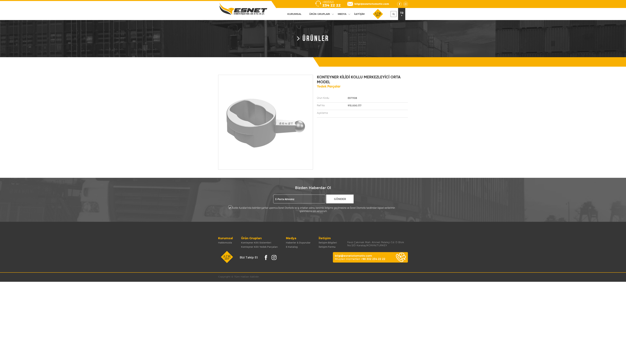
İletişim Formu (327, 246)
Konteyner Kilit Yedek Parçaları (259, 246)
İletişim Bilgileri (328, 242)
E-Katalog (292, 246)
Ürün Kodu (323, 98)
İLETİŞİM (359, 13)
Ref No (321, 105)
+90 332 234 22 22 (373, 259)
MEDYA (342, 13)
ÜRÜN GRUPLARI (319, 13)
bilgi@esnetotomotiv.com (371, 3)
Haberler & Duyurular (298, 242)
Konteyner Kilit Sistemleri (256, 242)
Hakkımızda (225, 242)
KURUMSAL (294, 13)
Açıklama (322, 113)
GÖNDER (340, 199)
